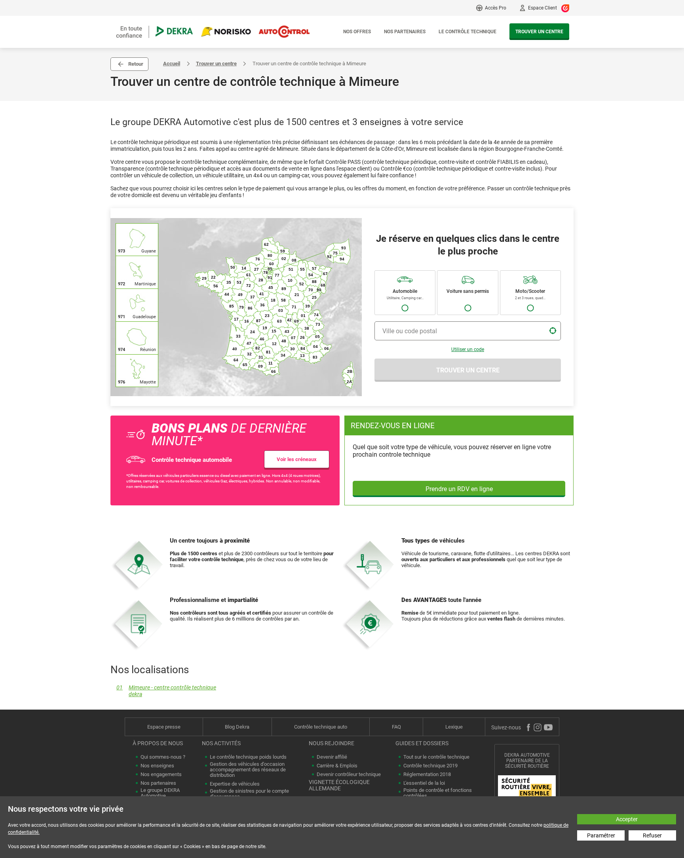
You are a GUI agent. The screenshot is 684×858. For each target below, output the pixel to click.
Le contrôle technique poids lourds (248, 757)
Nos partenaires (405, 31)
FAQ (396, 727)
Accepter (627, 819)
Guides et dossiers (421, 743)
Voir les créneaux (297, 459)
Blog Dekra (237, 727)
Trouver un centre (539, 31)
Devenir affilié (332, 757)
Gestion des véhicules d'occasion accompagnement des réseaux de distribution (248, 769)
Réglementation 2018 (427, 774)
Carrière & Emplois (337, 766)
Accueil (171, 63)
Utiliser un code (467, 349)
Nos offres (357, 31)
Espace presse (163, 727)
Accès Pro (495, 8)
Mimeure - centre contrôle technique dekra (166, 691)
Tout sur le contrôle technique (436, 757)
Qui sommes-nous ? (163, 757)
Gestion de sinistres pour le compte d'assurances (249, 793)
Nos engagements (161, 774)
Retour (135, 64)
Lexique (454, 727)
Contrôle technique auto (320, 727)
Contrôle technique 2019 (430, 766)
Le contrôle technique (467, 31)
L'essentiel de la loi (424, 783)
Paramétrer (601, 835)
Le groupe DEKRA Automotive (160, 793)
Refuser (652, 835)
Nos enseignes (157, 766)
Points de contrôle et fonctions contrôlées (437, 793)
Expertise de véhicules (235, 784)
